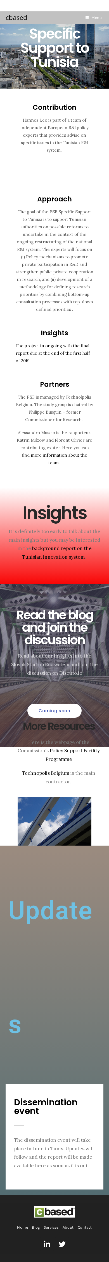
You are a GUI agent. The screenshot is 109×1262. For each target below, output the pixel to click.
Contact (85, 1227)
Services (51, 1227)
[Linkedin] (47, 1244)
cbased (16, 17)
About (68, 1227)
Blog (36, 1227)
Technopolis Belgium (45, 773)
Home (22, 1227)
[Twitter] (62, 1244)
